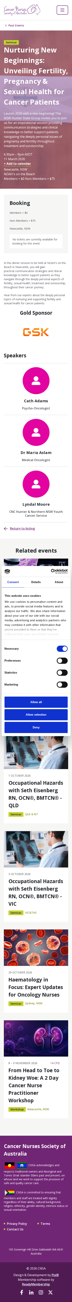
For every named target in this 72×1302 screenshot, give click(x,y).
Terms (45, 1224)
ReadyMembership (36, 1284)
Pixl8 (55, 1275)
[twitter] (50, 1292)
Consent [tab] (13, 582)
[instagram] (41, 1292)
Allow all (36, 702)
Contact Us (15, 1229)
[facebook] (22, 1292)
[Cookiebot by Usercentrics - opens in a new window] (51, 571)
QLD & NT (31, 814)
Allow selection (36, 714)
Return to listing (22, 528)
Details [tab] (36, 582)
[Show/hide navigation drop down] (62, 10)
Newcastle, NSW (38, 1109)
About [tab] (59, 582)
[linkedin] (31, 1292)
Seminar (11, 42)
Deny (36, 727)
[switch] (62, 661)
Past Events (16, 25)
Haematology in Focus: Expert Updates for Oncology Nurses (35, 987)
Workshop (17, 1109)
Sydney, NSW (33, 1003)
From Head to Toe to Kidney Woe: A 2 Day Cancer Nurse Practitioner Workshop (33, 1085)
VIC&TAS (30, 912)
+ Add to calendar (17, 163)
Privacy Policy (17, 1224)
